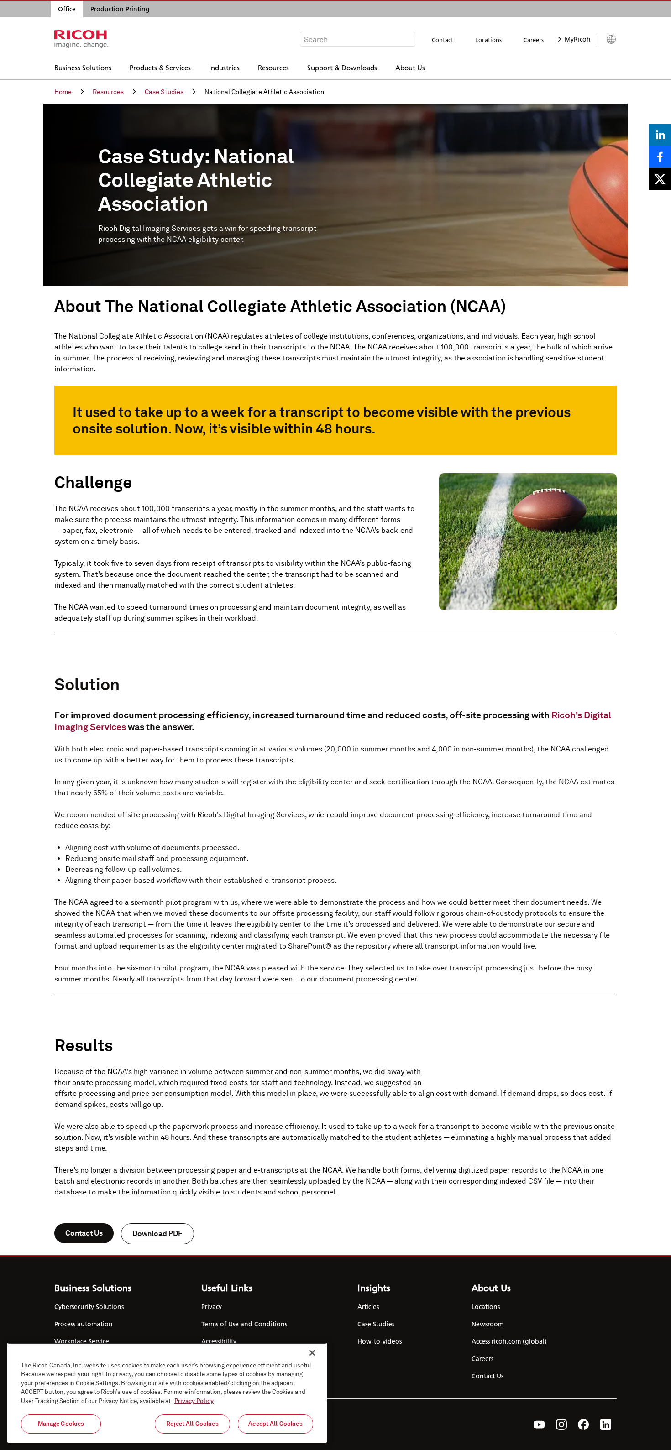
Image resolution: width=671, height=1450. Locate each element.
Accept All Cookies (275, 1423)
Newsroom (487, 1324)
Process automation (83, 1324)
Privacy (211, 1307)
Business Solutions (82, 67)
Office (67, 9)
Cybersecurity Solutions (89, 1307)
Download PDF (157, 1233)
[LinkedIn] (605, 1424)
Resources (273, 67)
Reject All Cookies (192, 1423)
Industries (224, 67)
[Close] (312, 1353)
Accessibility (218, 1341)
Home (63, 91)
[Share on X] (660, 179)
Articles (368, 1307)
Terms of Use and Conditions (244, 1324)
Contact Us (84, 1233)
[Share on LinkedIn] (660, 135)
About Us (410, 67)
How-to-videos (379, 1341)
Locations (488, 39)
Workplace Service (81, 1341)
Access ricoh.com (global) (509, 1341)
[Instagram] (561, 1424)
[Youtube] (539, 1424)
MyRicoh (578, 39)
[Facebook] (583, 1424)
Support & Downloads (342, 67)
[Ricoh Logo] (81, 39)
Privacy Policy (194, 1401)
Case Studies (164, 91)
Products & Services (160, 67)
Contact (442, 39)
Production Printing (120, 9)
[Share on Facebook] (660, 157)
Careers (534, 39)
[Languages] (607, 39)
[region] (167, 1393)
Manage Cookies (61, 1423)
